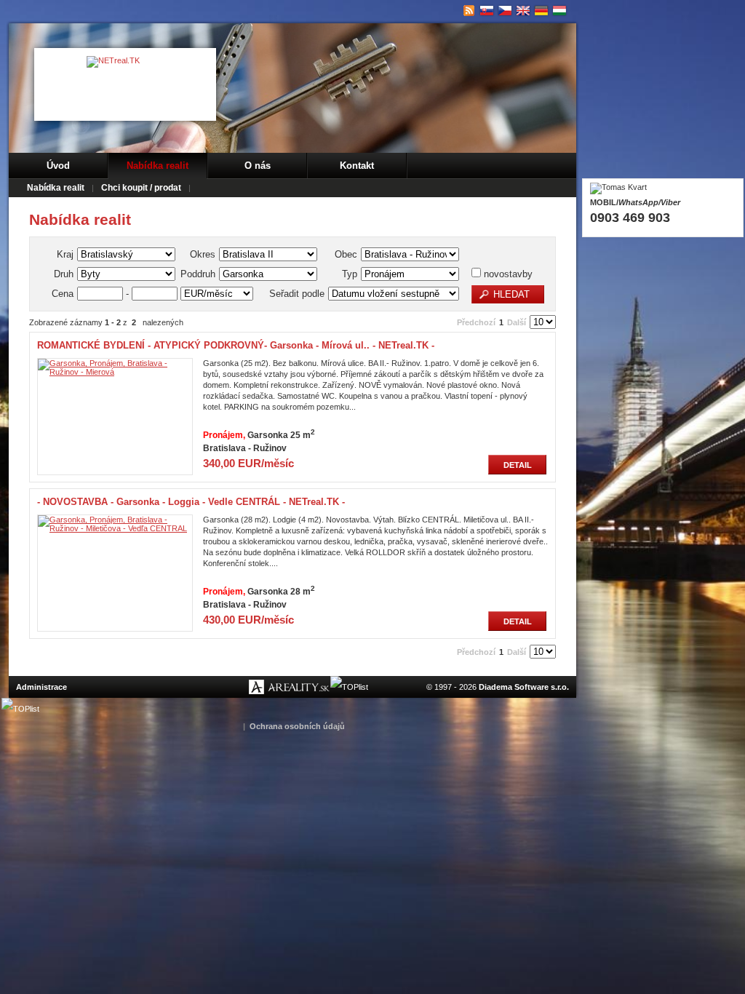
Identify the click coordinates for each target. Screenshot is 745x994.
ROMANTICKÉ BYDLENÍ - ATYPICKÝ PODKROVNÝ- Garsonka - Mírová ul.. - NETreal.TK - (235, 345)
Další (516, 322)
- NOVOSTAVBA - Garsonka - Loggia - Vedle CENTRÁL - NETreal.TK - (191, 501)
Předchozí (476, 322)
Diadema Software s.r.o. (524, 687)
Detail (517, 465)
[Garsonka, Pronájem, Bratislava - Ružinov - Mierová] (115, 371)
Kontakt (357, 165)
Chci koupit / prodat (141, 188)
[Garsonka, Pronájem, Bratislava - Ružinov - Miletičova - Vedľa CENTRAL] (115, 528)
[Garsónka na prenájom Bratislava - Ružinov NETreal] (487, 11)
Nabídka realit (157, 165)
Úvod (58, 165)
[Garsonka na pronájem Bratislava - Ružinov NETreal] (505, 11)
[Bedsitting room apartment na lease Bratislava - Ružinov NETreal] (523, 11)
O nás (257, 165)
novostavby (507, 274)
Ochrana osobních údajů (297, 726)
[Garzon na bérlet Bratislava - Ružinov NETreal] (560, 11)
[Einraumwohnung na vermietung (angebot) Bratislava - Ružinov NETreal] (542, 11)
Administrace (41, 687)
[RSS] (469, 11)
